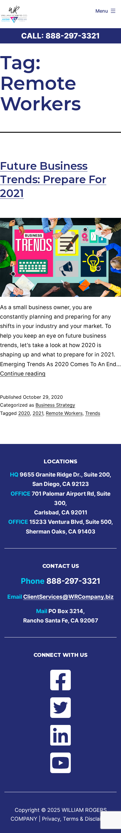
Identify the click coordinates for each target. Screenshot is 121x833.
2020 (24, 413)
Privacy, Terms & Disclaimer (76, 819)
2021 (38, 413)
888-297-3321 (73, 35)
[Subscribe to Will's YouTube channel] (60, 763)
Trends (92, 413)
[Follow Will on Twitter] (60, 707)
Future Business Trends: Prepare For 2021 (53, 179)
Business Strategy (55, 405)
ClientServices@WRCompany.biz (68, 596)
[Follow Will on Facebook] (60, 680)
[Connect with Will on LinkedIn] (60, 735)
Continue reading (23, 373)
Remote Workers (64, 413)
